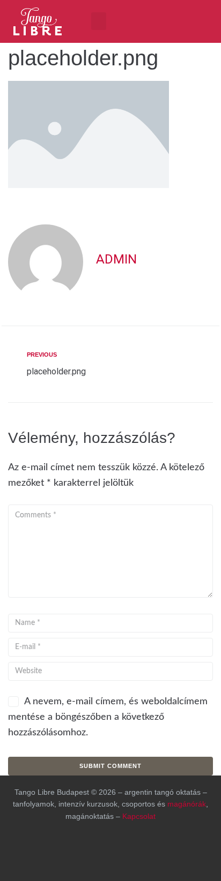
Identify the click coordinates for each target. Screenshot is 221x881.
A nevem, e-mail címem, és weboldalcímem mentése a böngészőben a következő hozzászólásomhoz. (108, 717)
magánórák (186, 804)
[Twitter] (163, 851)
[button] (98, 21)
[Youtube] (194, 18)
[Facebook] (138, 18)
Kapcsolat (139, 816)
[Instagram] (166, 18)
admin (116, 259)
